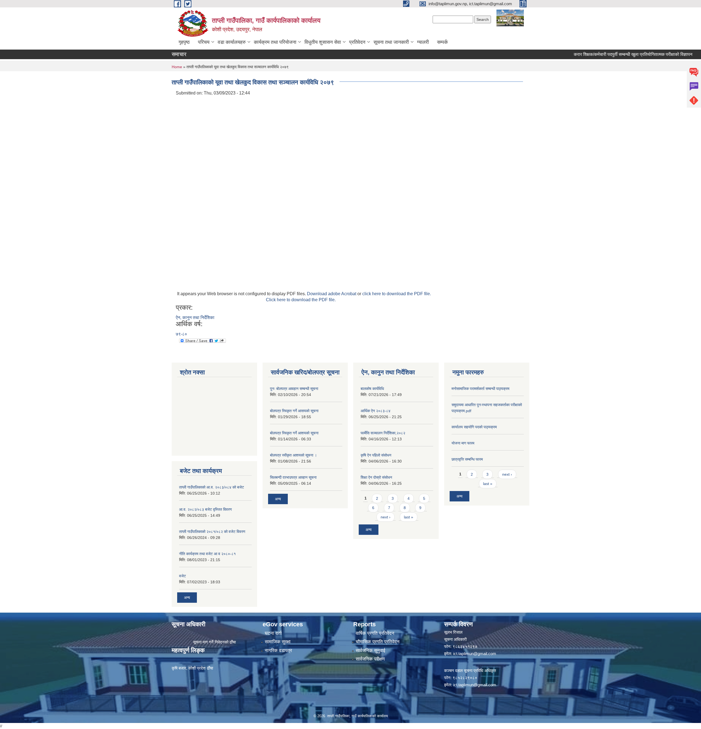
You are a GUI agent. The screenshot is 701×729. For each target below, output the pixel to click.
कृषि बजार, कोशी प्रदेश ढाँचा (192, 668)
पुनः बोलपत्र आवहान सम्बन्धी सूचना (294, 388)
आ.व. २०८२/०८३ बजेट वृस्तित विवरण (205, 509)
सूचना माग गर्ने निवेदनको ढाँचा (214, 642)
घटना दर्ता (273, 633)
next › (385, 517)
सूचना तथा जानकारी (391, 42)
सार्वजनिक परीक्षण (370, 659)
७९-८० (181, 334)
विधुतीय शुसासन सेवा (322, 42)
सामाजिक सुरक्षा (278, 641)
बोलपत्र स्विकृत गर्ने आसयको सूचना (294, 411)
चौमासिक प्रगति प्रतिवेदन (378, 641)
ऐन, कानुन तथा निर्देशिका (195, 317)
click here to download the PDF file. (396, 293)
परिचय (203, 42)
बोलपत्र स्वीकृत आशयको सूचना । (293, 455)
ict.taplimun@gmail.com (474, 653)
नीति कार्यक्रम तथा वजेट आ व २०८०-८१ (207, 554)
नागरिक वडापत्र (278, 650)
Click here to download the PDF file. (301, 299)
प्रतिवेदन (357, 42)
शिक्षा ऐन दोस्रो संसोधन (376, 477)
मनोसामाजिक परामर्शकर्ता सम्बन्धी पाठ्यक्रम (480, 388)
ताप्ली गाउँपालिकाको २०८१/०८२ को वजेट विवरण (212, 531)
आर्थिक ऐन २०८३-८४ (375, 411)
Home (177, 67)
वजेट (182, 576)
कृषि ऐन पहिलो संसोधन (376, 455)
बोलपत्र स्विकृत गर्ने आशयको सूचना (294, 433)
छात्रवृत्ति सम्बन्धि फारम (467, 459)
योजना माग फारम (463, 443)
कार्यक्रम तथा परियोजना (275, 42)
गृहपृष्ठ (184, 42)
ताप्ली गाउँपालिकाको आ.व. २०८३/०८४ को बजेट (211, 487)
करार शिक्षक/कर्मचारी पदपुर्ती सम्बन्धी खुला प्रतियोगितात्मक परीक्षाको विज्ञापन (618, 54)
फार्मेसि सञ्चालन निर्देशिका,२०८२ (383, 433)
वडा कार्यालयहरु (232, 42)
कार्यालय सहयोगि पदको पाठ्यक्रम (474, 427)
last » (408, 517)
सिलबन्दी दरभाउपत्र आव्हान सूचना (293, 477)
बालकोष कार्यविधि (372, 388)
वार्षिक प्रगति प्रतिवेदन (375, 633)
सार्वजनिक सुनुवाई (370, 650)
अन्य (187, 597)
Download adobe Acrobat (332, 293)
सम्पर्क (442, 42)
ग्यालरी (423, 42)
